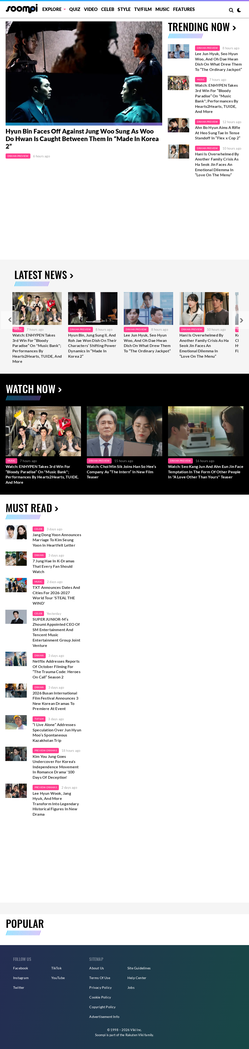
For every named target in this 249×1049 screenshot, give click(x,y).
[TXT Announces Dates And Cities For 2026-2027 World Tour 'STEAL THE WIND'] (16, 585)
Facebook (20, 968)
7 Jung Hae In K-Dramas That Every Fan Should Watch (53, 566)
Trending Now (199, 26)
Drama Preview (18, 155)
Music (162, 9)
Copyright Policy (102, 1007)
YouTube (58, 978)
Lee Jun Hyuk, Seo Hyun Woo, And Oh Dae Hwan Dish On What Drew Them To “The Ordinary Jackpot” (218, 61)
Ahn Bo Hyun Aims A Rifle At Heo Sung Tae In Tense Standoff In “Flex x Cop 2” (218, 132)
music (38, 581)
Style (124, 9)
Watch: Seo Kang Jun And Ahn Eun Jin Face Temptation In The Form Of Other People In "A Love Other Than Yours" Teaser (205, 471)
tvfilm (39, 718)
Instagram (21, 978)
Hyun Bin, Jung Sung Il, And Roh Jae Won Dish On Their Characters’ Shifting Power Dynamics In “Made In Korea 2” (92, 345)
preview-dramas (46, 750)
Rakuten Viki (134, 1035)
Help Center (136, 978)
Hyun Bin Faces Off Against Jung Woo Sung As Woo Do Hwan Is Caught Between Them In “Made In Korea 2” (82, 138)
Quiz (74, 9)
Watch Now (30, 388)
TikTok (56, 968)
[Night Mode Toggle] (239, 10)
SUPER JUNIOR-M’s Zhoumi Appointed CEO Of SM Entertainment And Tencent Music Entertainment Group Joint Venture (56, 632)
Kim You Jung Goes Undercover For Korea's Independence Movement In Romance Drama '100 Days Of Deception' (56, 766)
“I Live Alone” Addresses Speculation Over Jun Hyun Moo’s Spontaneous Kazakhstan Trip (57, 732)
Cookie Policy (100, 997)
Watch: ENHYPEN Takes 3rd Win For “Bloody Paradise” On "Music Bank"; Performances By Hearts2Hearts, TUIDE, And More (216, 98)
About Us (96, 968)
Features (184, 9)
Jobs (130, 987)
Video (91, 9)
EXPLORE (52, 9)
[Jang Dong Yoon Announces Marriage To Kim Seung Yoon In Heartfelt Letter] (16, 532)
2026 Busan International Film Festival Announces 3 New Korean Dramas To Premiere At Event (55, 701)
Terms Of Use (99, 978)
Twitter (18, 987)
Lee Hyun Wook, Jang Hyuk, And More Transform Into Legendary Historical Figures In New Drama (56, 803)
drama (39, 555)
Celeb (107, 9)
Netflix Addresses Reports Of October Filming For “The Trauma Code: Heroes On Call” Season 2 (56, 669)
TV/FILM (143, 9)
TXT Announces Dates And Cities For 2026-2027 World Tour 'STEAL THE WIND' (56, 595)
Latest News (40, 274)
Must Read (29, 507)
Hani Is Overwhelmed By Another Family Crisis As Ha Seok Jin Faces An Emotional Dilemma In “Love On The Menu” (217, 164)
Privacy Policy (100, 987)
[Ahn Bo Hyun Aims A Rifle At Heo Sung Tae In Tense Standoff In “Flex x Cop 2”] (178, 125)
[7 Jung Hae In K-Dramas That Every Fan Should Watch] (16, 558)
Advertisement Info (104, 1017)
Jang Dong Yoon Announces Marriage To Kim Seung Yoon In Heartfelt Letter (57, 539)
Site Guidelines (139, 968)
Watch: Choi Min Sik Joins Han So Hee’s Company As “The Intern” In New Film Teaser (121, 471)
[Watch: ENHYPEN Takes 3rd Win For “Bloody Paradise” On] (37, 308)
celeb (38, 528)
